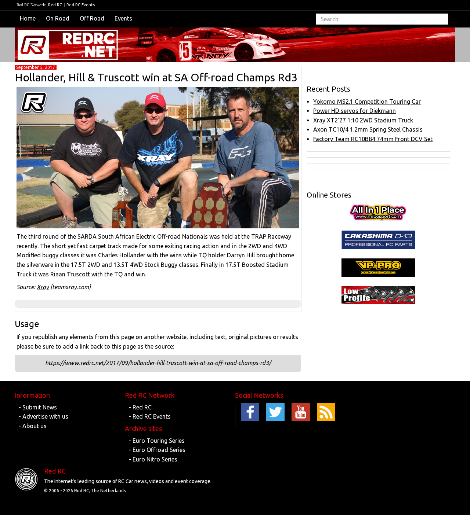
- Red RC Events (150, 416)
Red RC (55, 5)
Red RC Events (80, 5)
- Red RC (140, 407)
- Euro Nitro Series (153, 459)
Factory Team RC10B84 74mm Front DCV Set (373, 139)
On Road (57, 18)
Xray (43, 287)
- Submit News (38, 407)
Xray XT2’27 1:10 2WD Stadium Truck (363, 120)
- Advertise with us (43, 416)
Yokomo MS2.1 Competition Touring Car (367, 101)
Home (28, 18)
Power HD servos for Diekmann (354, 110)
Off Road (92, 18)
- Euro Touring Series (157, 440)
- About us (33, 426)
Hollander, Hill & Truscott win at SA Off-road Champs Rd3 (156, 77)
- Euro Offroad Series (157, 449)
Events (123, 18)
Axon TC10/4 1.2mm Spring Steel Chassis (368, 129)
